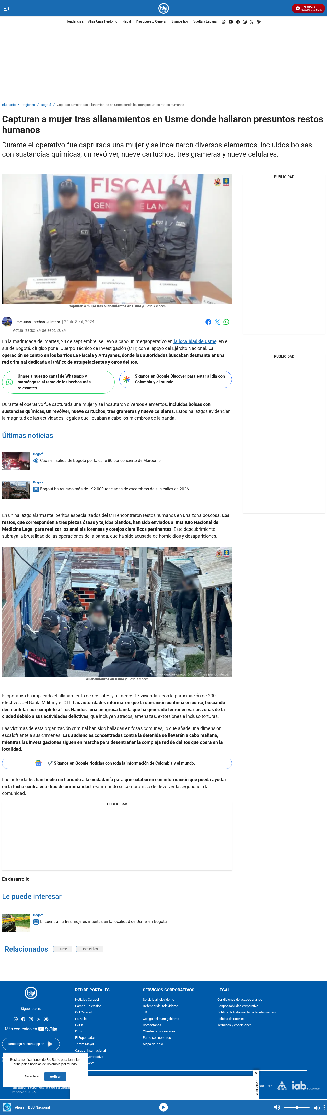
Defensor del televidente (160, 1006)
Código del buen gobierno (161, 1019)
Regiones (28, 105)
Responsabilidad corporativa (237, 1006)
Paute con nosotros (157, 1038)
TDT (146, 1012)
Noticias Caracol (87, 1000)
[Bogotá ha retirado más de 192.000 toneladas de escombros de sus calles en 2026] (16, 490)
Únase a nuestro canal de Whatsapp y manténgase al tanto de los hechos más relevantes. (54, 382)
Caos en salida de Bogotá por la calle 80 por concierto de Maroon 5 (100, 460)
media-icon (163, 1107)
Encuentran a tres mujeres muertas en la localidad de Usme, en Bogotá (103, 921)
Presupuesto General (151, 22)
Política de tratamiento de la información (246, 1012)
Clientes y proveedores (159, 1031)
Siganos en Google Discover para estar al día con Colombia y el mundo (180, 379)
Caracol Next (84, 1063)
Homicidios (89, 949)
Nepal (126, 22)
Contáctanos (152, 1025)
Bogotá (46, 105)
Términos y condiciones (234, 1025)
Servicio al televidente (158, 1000)
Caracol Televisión (88, 1006)
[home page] (163, 8)
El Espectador (85, 1038)
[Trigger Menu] (6, 8)
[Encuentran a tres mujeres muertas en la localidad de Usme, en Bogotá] (16, 923)
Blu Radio (9, 105)
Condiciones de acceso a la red (239, 1000)
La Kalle (81, 1019)
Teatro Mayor (84, 1044)
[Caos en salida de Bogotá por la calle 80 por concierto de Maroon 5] (16, 461)
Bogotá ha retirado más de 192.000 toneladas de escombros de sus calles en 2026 (114, 489)
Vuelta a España (205, 22)
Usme (63, 949)
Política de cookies (231, 1019)
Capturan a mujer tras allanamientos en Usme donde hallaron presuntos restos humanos (120, 105)
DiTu (78, 1031)
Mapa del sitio (153, 1044)
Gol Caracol (83, 1012)
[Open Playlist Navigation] (324, 1107)
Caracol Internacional (90, 1050)
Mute (277, 1107)
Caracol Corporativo (89, 1057)
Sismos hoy (179, 22)
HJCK (79, 1025)
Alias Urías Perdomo (102, 22)
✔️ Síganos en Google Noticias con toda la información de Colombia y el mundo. (121, 763)
